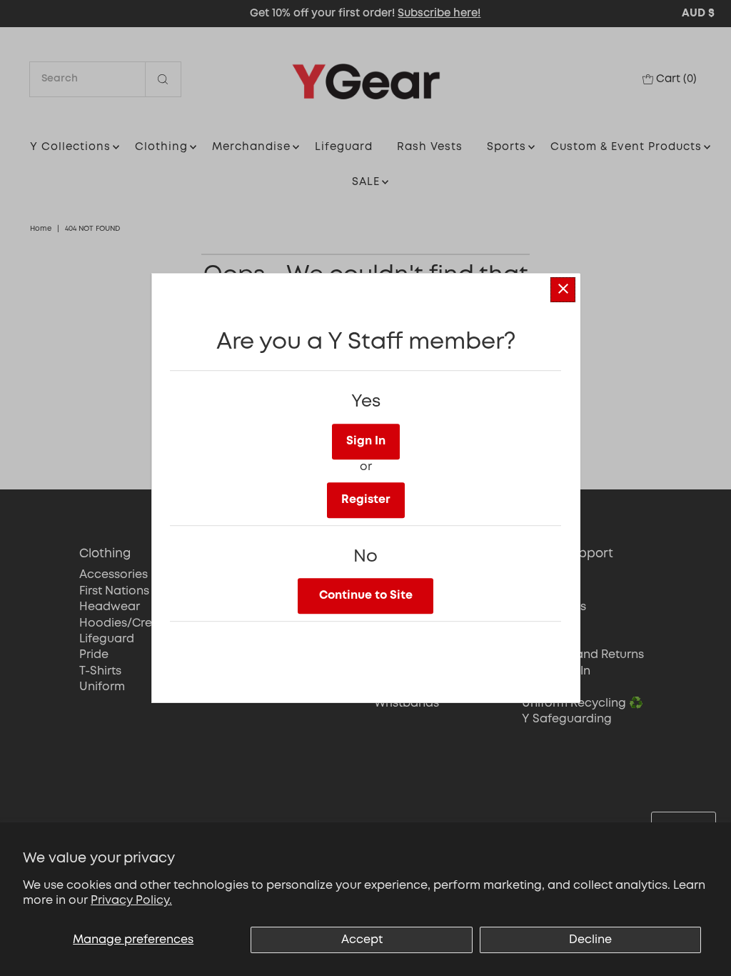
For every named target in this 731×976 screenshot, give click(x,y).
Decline (590, 940)
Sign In (365, 441)
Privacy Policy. (131, 900)
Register (365, 499)
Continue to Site (366, 595)
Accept (362, 940)
